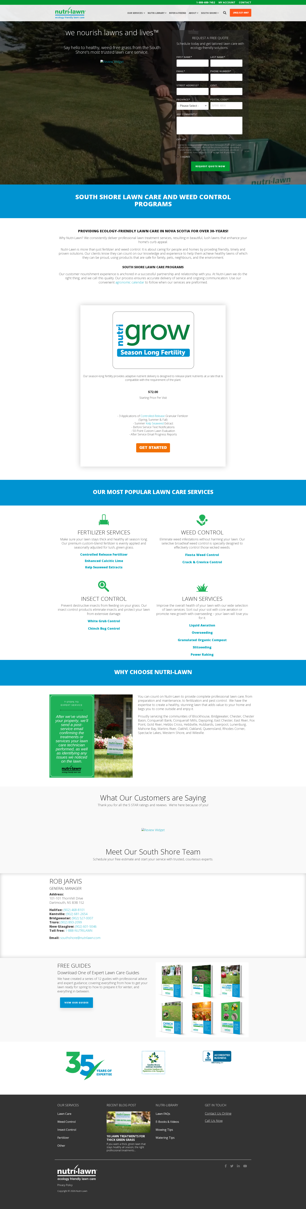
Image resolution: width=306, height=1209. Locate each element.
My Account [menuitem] (227, 2)
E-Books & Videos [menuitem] (167, 1122)
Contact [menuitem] (245, 2)
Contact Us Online (218, 1113)
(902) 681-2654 (76, 914)
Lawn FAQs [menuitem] (163, 1114)
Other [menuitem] (61, 1146)
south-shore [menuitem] (209, 13)
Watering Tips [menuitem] (165, 1138)
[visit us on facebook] (226, 1165)
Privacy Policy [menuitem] (65, 1185)
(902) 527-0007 (82, 918)
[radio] (210, 157)
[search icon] (224, 12)
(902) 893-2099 (71, 922)
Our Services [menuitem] (135, 13)
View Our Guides (76, 1002)
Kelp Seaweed (155, 423)
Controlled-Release (153, 416)
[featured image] (129, 1122)
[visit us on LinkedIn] (238, 1165)
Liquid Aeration (202, 625)
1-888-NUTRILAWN (78, 930)
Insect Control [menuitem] (66, 1130)
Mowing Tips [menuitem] (164, 1130)
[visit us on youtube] (245, 1165)
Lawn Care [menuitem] (64, 1114)
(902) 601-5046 (86, 926)
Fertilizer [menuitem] (63, 1138)
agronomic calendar (129, 282)
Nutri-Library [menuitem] (156, 13)
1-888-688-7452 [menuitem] (205, 2)
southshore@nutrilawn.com (80, 938)
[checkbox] (210, 157)
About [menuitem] (192, 13)
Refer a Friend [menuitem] (177, 13)
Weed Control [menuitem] (66, 1122)
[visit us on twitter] (231, 1165)
